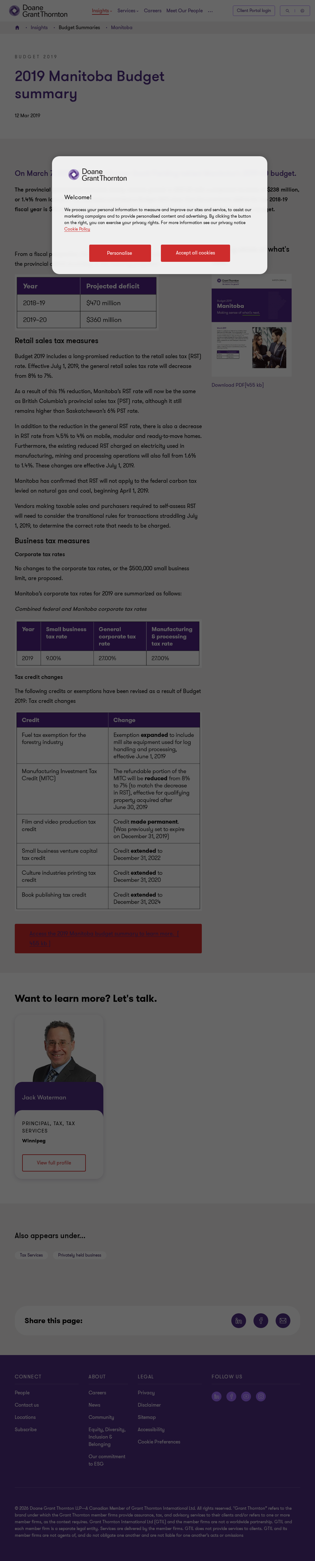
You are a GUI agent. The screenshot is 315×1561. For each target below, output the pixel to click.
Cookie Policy (77, 229)
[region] (159, 215)
